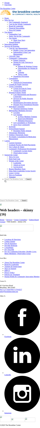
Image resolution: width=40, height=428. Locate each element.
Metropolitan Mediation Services (20, 111)
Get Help (16, 113)
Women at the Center (16, 161)
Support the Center (11, 155)
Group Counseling (15, 86)
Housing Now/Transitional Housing (25, 105)
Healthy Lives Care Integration (24, 50)
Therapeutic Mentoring (17, 133)
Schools (16, 80)
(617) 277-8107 (5, 290)
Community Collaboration (18, 58)
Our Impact (8, 32)
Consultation (13, 78)
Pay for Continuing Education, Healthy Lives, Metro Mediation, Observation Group (20, 253)
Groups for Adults (19, 90)
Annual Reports (14, 42)
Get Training (17, 115)
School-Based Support (17, 129)
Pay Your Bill (9, 250)
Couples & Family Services (18, 84)
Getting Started (9, 241)
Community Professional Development (22, 149)
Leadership (17, 163)
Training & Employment (13, 267)
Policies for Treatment (12, 275)
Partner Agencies (19, 60)
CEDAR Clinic (14, 56)
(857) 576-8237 (16, 290)
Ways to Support (10, 269)
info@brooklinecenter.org (9, 292)
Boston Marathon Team (17, 169)
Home (6, 18)
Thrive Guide (22, 74)
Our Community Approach (18, 22)
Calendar (21, 72)
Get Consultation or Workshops (24, 123)
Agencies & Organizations (22, 82)
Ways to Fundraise (15, 175)
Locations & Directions (12, 239)
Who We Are (9, 20)
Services (9, 220)
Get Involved (18, 167)
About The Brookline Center (14, 262)
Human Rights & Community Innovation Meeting (21, 277)
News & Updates (15, 30)
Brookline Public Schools (22, 131)
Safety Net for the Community (19, 36)
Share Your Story (19, 40)
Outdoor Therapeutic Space (18, 135)
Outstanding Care (15, 34)
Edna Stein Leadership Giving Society (22, 171)
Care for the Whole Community (20, 24)
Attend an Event (19, 165)
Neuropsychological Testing (23, 109)
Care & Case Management (18, 48)
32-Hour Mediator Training (27, 117)
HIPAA (7, 271)
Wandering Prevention (21, 76)
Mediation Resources (25, 121)
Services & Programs (11, 46)
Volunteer (12, 177)
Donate (7, 3)
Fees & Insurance (10, 243)
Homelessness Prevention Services (25, 103)
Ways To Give (14, 157)
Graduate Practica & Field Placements (22, 145)
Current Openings (15, 143)
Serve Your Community (21, 125)
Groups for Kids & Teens (22, 88)
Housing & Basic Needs (17, 92)
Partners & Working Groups (27, 66)
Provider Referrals (10, 246)
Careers (7, 141)
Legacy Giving (14, 173)
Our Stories (13, 38)
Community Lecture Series (22, 151)
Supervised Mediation (25, 119)
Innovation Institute (11, 44)
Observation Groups (20, 153)
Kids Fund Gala (14, 159)
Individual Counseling (16, 107)
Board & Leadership (16, 26)
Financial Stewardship (16, 28)
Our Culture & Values (16, 147)
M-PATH (12, 127)
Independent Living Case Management (22, 53)
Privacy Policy (9, 273)
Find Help (8, 5)
